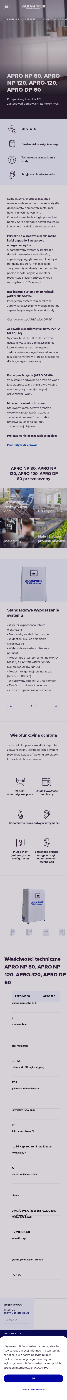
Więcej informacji (33, 1390)
